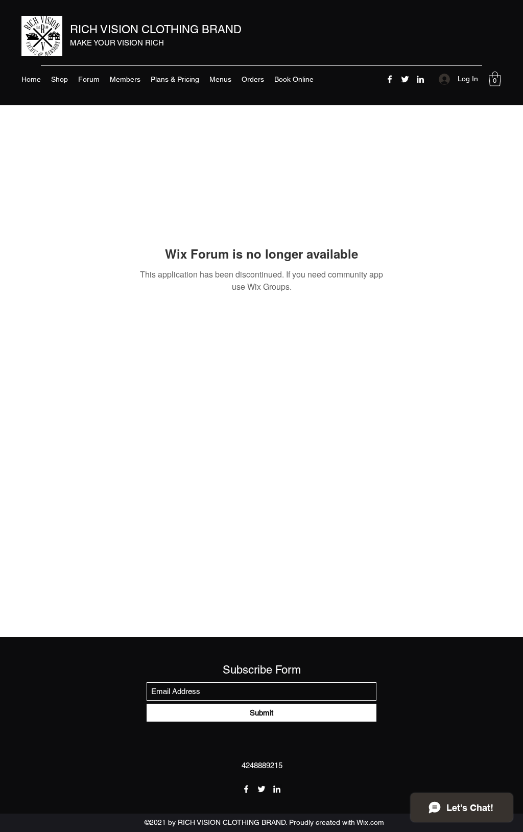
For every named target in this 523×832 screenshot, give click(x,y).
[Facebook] (390, 79)
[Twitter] (405, 79)
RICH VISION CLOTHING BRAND (156, 29)
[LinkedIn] (420, 79)
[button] (495, 79)
